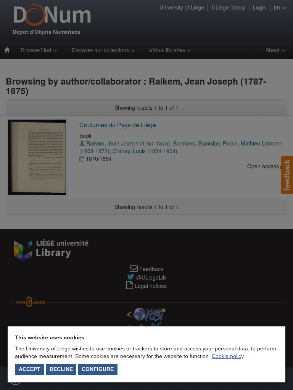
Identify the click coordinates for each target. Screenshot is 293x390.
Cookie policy (227, 356)
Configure (98, 369)
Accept (29, 369)
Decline (61, 369)
